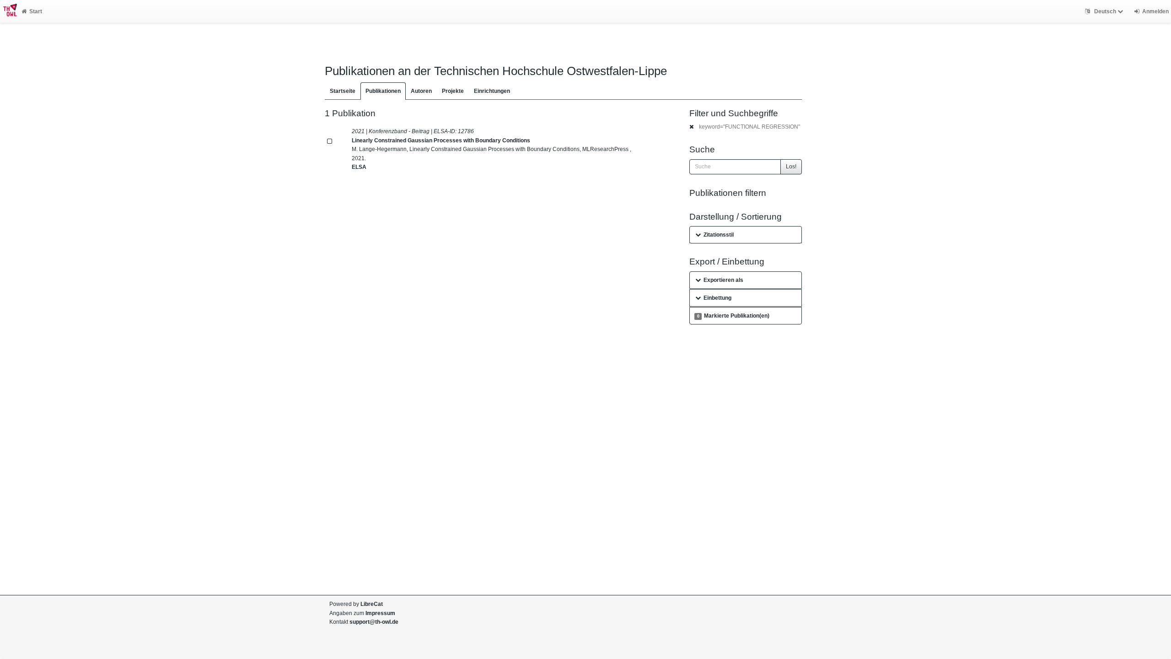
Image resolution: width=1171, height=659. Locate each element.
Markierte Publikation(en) (733, 316)
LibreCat (371, 604)
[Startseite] (8, 11)
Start (35, 11)
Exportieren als (723, 280)
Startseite (342, 91)
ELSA (359, 167)
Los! (791, 166)
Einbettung (717, 298)
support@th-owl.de (373, 622)
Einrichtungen (492, 91)
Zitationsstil (719, 235)
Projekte (453, 91)
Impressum (380, 613)
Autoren (421, 91)
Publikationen (383, 91)
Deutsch (1105, 11)
